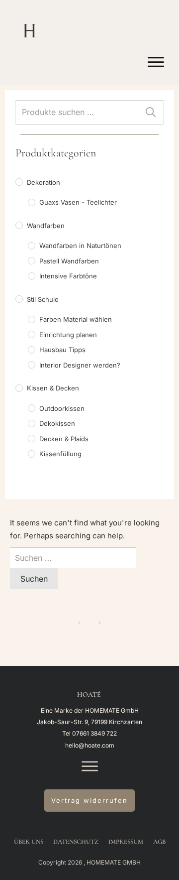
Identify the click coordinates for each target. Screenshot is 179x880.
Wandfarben (46, 226)
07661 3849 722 (94, 733)
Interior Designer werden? (79, 365)
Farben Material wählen (75, 319)
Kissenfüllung (60, 454)
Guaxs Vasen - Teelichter (78, 202)
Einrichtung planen (68, 335)
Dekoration (43, 182)
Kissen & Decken (53, 388)
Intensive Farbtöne (68, 276)
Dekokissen (57, 423)
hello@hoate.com (89, 745)
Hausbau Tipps (62, 350)
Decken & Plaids (64, 439)
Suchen (151, 112)
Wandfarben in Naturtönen (80, 246)
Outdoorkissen (62, 408)
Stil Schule (43, 299)
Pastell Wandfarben (69, 261)
